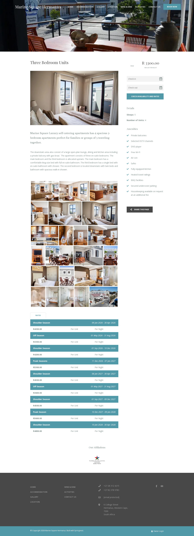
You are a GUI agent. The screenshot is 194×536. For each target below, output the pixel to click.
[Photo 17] (89, 276)
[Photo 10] (103, 235)
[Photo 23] (103, 297)
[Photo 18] (110, 276)
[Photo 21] (67, 297)
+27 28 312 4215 (111, 485)
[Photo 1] (45, 191)
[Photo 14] (111, 255)
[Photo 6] (100, 213)
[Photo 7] (44, 235)
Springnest (78, 530)
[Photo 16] (67, 276)
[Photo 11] (38, 255)
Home (70, 7)
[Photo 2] (74, 191)
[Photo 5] (65, 213)
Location (113, 7)
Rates (38, 315)
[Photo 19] (38, 297)
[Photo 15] (45, 276)
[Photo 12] (59, 255)
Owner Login (158, 531)
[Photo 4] (39, 213)
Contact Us (154, 7)
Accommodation (85, 7)
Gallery (101, 7)
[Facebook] (156, 486)
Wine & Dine (126, 7)
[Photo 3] (104, 191)
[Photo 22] (81, 297)
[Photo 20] (53, 297)
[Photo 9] (80, 235)
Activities (140, 7)
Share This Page (141, 209)
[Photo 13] (88, 255)
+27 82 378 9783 (111, 490)
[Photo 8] (66, 235)
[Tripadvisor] (162, 486)
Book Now (172, 7)
